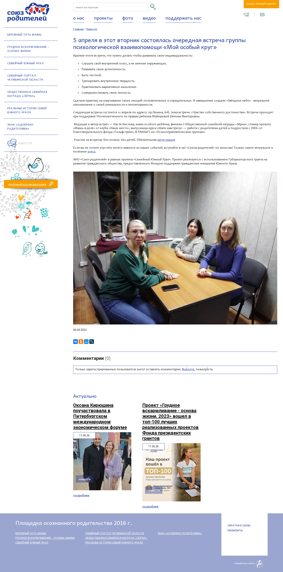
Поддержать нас (183, 17)
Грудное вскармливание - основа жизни (28, 49)
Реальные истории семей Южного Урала (27, 110)
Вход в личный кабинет (261, 4)
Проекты (103, 17)
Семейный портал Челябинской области (25, 77)
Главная (78, 29)
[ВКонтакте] (75, 341)
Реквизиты (235, 530)
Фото (127, 17)
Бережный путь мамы (24, 34)
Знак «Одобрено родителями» (20, 126)
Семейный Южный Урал (25, 63)
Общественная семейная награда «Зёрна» (27, 94)
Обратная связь (239, 525)
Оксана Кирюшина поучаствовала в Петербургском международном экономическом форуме (100, 416)
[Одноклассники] (81, 341)
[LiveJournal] (91, 341)
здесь (92, 151)
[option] (175, 248)
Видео (149, 17)
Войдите (188, 369)
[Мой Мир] (86, 341)
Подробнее (81, 495)
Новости (25, 143)
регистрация (166, 140)
